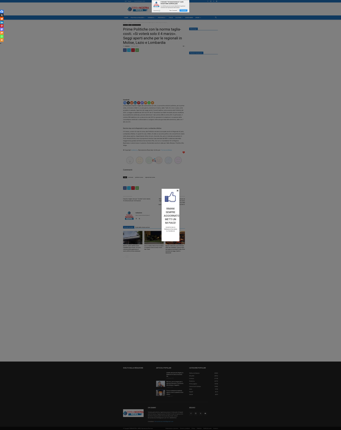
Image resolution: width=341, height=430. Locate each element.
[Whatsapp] (2, 36)
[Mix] (2, 33)
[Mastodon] (2, 29)
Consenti (183, 10)
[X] (2, 15)
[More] (2, 40)
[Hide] (0, 43)
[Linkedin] (2, 22)
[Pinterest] (2, 26)
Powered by (156, 10)
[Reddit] (2, 18)
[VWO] (160, 10)
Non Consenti (173, 10)
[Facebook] (2, 11)
